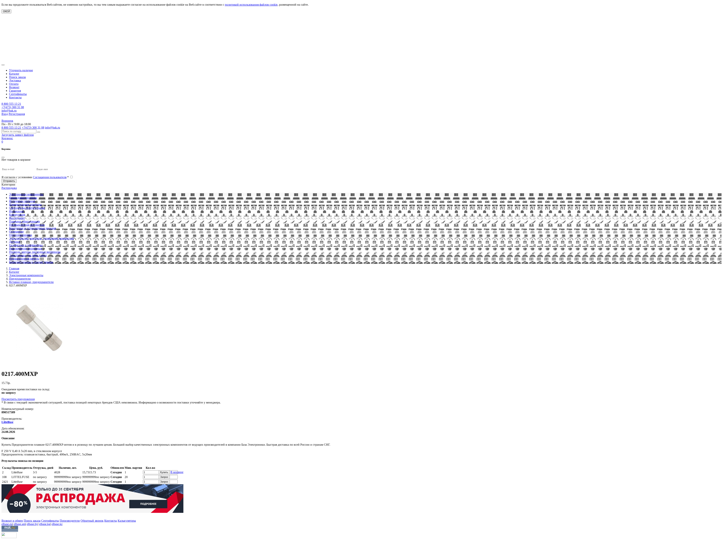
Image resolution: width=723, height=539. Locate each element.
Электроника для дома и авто (28, 255)
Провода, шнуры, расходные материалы (34, 252)
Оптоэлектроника (20, 235)
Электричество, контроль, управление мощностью (41, 238)
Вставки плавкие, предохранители (31, 282)
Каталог (14, 73)
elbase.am (19, 524)
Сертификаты (18, 94)
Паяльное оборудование (24, 221)
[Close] (3, 157)
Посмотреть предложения (18, 399)
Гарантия (15, 90)
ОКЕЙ (6, 11)
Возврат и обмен (12, 520)
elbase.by (32, 524)
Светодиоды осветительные (27, 207)
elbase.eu (7, 524)
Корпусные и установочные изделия (32, 228)
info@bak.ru (9, 110)
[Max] (4, 515)
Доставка (15, 80)
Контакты (15, 97)
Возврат (14, 87)
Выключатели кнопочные (25, 248)
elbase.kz (57, 524)
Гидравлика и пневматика (26, 245)
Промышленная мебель (24, 258)
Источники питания (22, 201)
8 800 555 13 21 (11, 103)
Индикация (16, 211)
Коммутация (17, 214)
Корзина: (7, 138)
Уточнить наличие (21, 70)
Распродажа (9, 188)
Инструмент (17, 218)
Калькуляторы (127, 520)
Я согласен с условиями (35, 177)
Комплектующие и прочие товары (31, 262)
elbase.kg (44, 524)
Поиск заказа (17, 77)
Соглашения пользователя (49, 177)
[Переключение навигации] (3, 64)
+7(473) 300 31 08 (13, 107)
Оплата (13, 83)
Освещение (16, 231)
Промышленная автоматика (27, 224)
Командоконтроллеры (23, 197)
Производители (70, 520)
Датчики (14, 241)
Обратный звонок (92, 520)
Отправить (9, 181)
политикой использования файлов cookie (251, 4)
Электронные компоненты (26, 194)
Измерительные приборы (25, 204)
